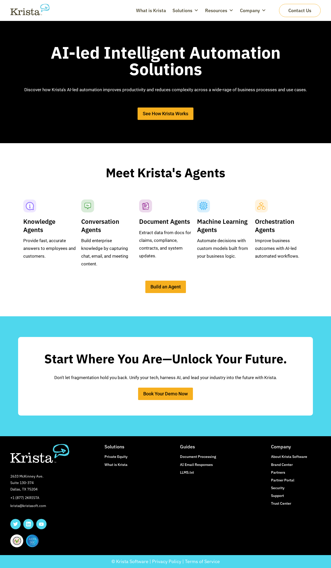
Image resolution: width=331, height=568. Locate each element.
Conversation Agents (100, 225)
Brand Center (282, 464)
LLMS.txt (187, 472)
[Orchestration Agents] (261, 205)
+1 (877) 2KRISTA (24, 497)
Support (277, 495)
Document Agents (164, 221)
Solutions (182, 10)
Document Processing (198, 456)
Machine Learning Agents (222, 225)
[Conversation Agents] (87, 205)
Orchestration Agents (274, 225)
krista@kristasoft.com (28, 505)
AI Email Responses (196, 464)
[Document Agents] (145, 205)
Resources (216, 10)
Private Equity (115, 456)
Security (277, 488)
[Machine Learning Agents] (203, 205)
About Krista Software (289, 456)
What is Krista (151, 10)
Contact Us (299, 10)
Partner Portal (282, 480)
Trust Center (281, 503)
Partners (278, 472)
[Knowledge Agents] (29, 205)
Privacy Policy (166, 561)
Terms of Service (202, 561)
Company (250, 10)
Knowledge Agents (39, 225)
